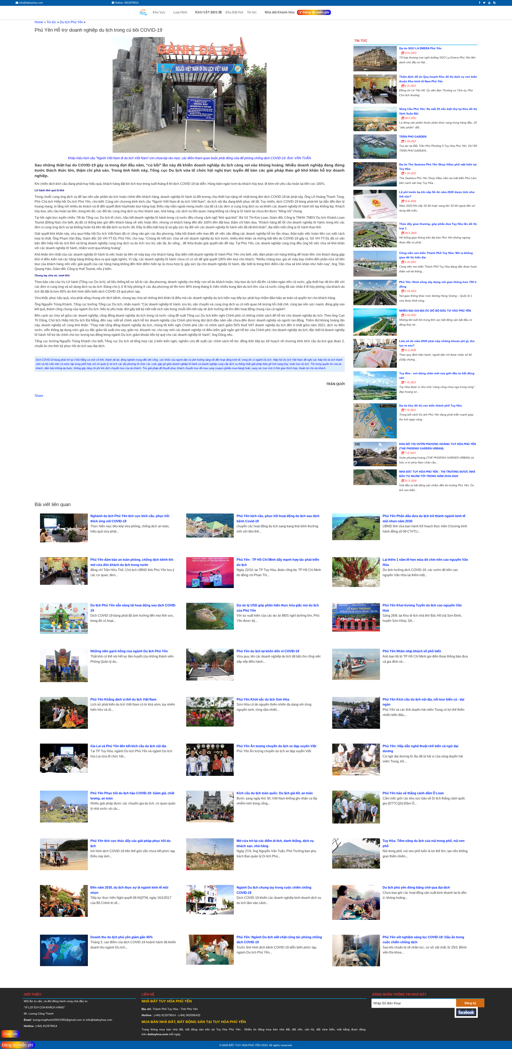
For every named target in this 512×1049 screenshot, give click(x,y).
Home (39, 22)
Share (39, 395)
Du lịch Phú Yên (71, 22)
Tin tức (252, 12)
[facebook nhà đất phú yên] (466, 1015)
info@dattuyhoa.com (99, 1019)
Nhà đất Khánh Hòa (280, 12)
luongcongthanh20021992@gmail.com (57, 1019)
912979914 (50, 1026)
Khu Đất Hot (234, 12)
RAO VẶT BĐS (206, 12)
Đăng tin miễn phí (315, 12)
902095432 (193, 1015)
